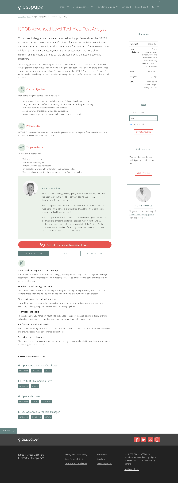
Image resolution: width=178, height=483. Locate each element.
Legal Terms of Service (75, 459)
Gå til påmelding (143, 132)
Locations (101, 459)
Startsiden (22, 17)
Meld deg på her (131, 469)
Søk (153, 7)
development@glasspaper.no (141, 215)
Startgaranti (102, 455)
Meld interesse (143, 173)
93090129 (141, 218)
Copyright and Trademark (76, 463)
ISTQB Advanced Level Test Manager (39, 412)
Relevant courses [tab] (96, 253)
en (159, 2)
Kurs (29, 17)
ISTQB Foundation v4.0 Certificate (37, 365)
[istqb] (65, 245)
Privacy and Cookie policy (76, 455)
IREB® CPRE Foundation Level (35, 381)
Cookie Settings (8, 430)
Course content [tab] (33, 253)
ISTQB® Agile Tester (30, 396)
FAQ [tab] (65, 253)
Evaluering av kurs (104, 463)
